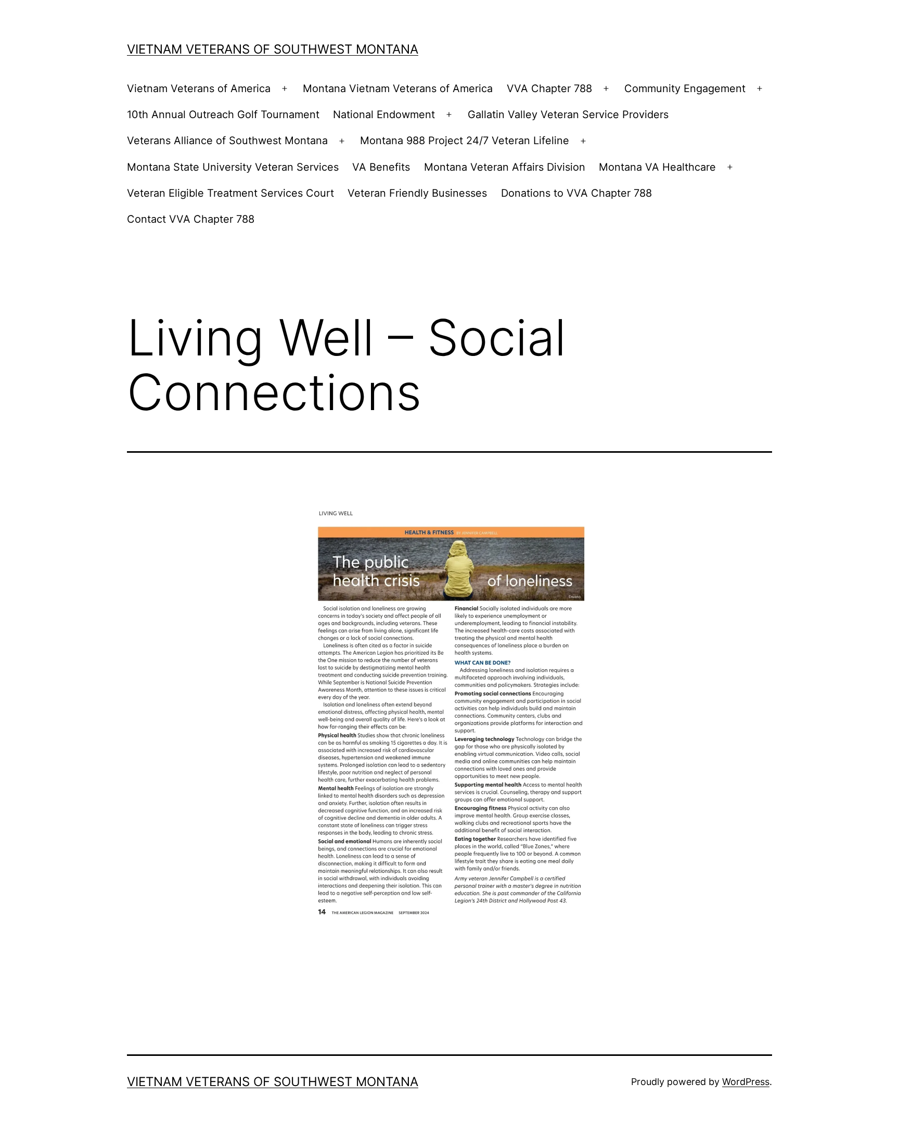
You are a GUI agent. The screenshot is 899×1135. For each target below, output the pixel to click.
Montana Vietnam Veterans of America (398, 88)
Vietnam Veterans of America (199, 88)
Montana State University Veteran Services (233, 167)
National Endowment (384, 114)
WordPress (745, 1081)
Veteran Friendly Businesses (417, 193)
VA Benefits (381, 167)
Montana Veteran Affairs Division (504, 167)
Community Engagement (685, 88)
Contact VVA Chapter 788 (190, 219)
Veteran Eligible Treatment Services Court (230, 193)
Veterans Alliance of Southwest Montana (227, 140)
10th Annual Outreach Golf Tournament (223, 114)
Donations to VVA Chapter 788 (576, 193)
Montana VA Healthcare (657, 167)
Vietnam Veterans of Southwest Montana (272, 49)
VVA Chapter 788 (549, 88)
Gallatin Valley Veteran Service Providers (568, 114)
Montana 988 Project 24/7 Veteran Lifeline (464, 140)
